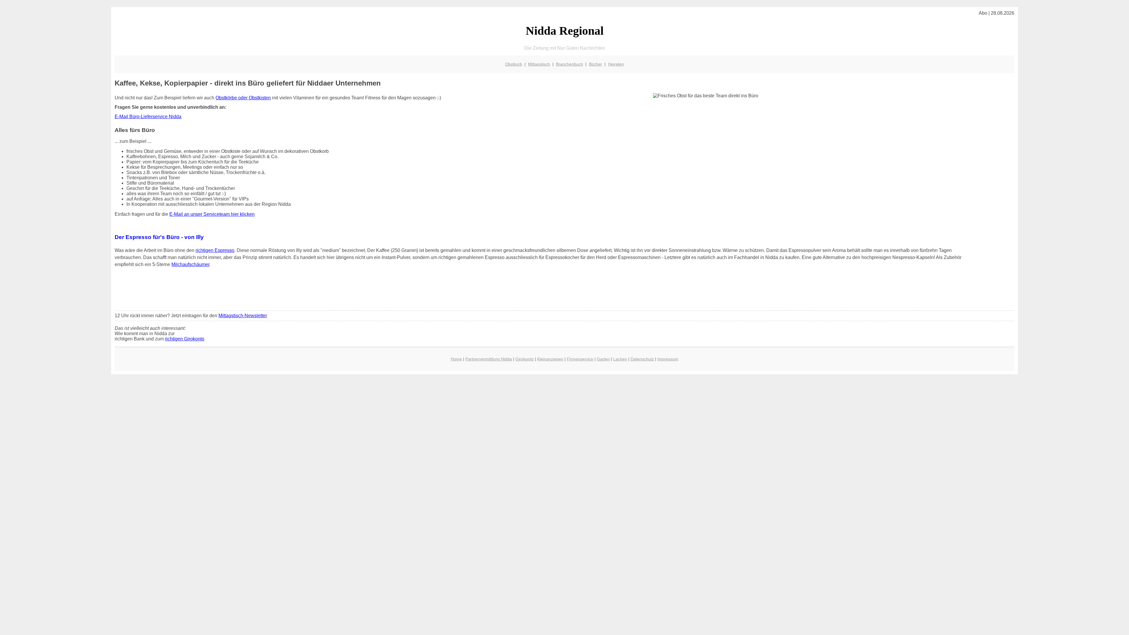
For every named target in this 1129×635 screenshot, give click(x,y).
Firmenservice (580, 359)
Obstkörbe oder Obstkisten (243, 97)
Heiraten (616, 64)
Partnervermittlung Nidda (488, 359)
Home (456, 359)
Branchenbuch (569, 64)
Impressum (667, 359)
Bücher (595, 64)
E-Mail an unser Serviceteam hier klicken (212, 214)
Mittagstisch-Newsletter (242, 315)
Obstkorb (513, 64)
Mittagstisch (539, 64)
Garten (603, 359)
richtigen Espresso (215, 250)
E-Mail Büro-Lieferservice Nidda (148, 116)
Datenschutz (642, 359)
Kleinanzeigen (550, 359)
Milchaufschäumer (190, 264)
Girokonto (524, 359)
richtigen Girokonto (184, 338)
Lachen (620, 359)
